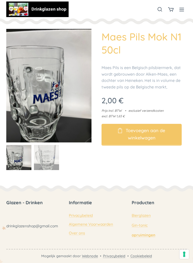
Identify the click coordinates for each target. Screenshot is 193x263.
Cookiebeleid (141, 256)
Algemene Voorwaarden (91, 224)
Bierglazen (141, 215)
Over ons (77, 233)
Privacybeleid (81, 215)
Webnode (90, 256)
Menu (182, 9)
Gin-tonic (140, 225)
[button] (160, 9)
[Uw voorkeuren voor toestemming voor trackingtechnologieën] (184, 254)
